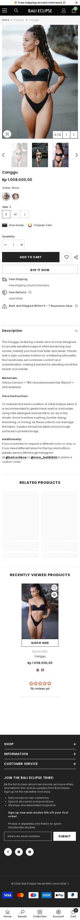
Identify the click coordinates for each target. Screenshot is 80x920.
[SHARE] (75, 257)
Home (5, 20)
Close (76, 2)
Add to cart (31, 257)
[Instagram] (19, 852)
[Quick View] (54, 595)
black (37, 670)
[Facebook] (8, 852)
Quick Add (40, 643)
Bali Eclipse (40, 651)
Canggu (40, 656)
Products (19, 20)
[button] (66, 134)
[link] (20, 549)
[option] (40, 82)
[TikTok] (30, 852)
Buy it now (40, 270)
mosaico (43, 670)
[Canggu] (40, 611)
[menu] (4, 10)
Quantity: (8, 236)
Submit (64, 836)
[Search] (16, 10)
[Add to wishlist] (67, 257)
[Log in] (64, 10)
